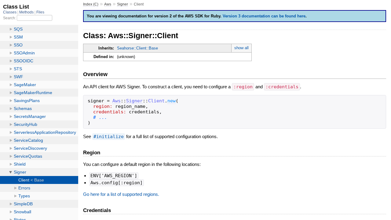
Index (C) (90, 4)
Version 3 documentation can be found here (264, 16)
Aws (107, 4)
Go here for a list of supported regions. (121, 194)
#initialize (108, 136)
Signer (122, 4)
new (171, 101)
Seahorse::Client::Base (137, 48)
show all (241, 48)
